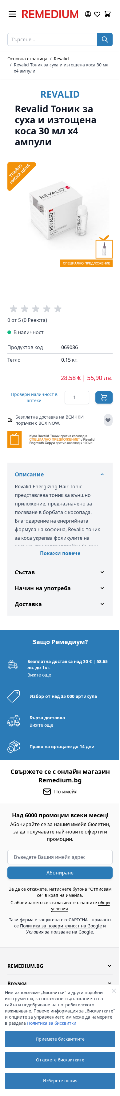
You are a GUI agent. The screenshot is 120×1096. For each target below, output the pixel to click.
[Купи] (104, 397)
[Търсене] (105, 39)
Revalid (61, 59)
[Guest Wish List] (97, 14)
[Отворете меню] (12, 14)
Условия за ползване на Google (67, 927)
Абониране (57, 867)
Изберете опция (60, 1080)
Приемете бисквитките (60, 1039)
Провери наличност (34, 397)
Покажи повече (60, 553)
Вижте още (38, 670)
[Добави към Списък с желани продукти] (108, 420)
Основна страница (27, 59)
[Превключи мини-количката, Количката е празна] (108, 14)
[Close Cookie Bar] (114, 990)
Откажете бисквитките (60, 1060)
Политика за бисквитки (51, 1023)
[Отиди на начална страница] (50, 14)
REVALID (60, 94)
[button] (57, 960)
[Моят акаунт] (88, 14)
